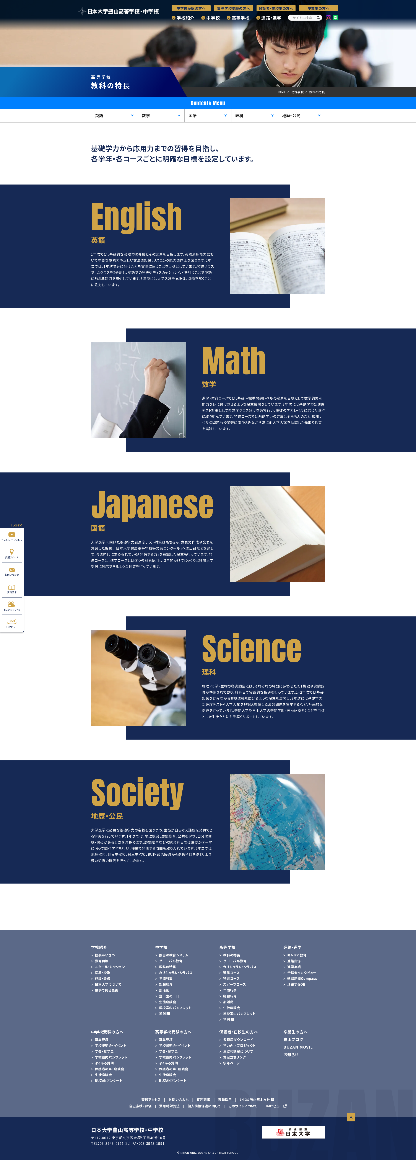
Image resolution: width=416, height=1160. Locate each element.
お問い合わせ (12, 574)
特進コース (231, 978)
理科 (239, 115)
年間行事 (166, 978)
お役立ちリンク (234, 1057)
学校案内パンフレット (175, 1007)
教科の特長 (167, 966)
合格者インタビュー (302, 972)
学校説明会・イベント (111, 1045)
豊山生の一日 (169, 996)
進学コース (231, 972)
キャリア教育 (297, 955)
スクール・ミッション (110, 966)
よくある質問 (104, 1063)
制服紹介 (166, 984)
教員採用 (225, 1099)
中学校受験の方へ (191, 8)
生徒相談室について (238, 1051)
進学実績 (294, 966)
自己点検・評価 (140, 1106)
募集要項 (102, 1039)
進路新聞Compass (302, 978)
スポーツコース (234, 984)
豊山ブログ (293, 1039)
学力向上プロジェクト (239, 1045)
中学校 (213, 18)
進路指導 (294, 961)
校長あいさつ (105, 955)
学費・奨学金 (104, 1051)
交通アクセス (12, 557)
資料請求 (12, 592)
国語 (192, 115)
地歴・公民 (291, 115)
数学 (146, 115)
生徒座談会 (167, 1002)
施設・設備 (102, 978)
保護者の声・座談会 (109, 1069)
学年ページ (231, 1063)
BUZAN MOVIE (12, 609)
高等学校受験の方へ (233, 8)
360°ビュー (12, 627)
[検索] (318, 18)
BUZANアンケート (109, 1080)
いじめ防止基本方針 (255, 1099)
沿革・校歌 (102, 972)
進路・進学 (271, 18)
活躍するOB (296, 984)
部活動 (164, 990)
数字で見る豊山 (107, 990)
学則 (162, 1013)
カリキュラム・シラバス (176, 972)
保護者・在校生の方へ (276, 8)
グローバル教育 (171, 961)
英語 (99, 115)
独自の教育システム (174, 955)
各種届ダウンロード (238, 1039)
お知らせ (291, 1054)
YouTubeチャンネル (12, 539)
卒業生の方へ (319, 8)
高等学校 (241, 18)
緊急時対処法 (169, 1106)
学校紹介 (186, 18)
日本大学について (108, 984)
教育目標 (102, 961)
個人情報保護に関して (204, 1106)
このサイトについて (243, 1106)
